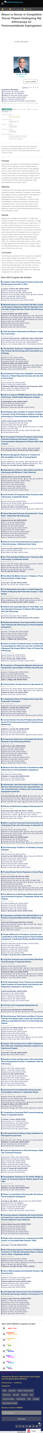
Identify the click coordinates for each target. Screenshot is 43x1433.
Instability (24, 1395)
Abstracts (28, 9)
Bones (16, 121)
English (34, 1431)
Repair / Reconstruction (25, 1391)
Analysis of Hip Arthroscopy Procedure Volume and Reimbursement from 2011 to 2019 (22, 283)
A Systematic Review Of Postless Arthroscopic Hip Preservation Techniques (21, 700)
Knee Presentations (6, 1346)
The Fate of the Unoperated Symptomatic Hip (20, 1005)
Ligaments (12, 1391)
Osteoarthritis (21, 1399)
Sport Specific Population (15, 139)
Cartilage (36, 1399)
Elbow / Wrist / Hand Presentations (10, 1334)
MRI (29, 1399)
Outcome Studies (8, 1399)
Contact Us (18, 1383)
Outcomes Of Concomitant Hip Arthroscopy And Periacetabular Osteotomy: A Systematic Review (21, 1090)
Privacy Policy (6, 1383)
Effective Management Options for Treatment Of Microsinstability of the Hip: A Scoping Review (20, 456)
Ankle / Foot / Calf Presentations (9, 1328)
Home (5, 9)
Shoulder (16, 1395)
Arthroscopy (6, 1395)
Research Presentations (8, 1363)
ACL (31, 1395)
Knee (4, 1391)
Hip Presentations (6, 1340)
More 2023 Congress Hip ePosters (16, 277)
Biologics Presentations (8, 1357)
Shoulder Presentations (8, 1351)
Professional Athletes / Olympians (17, 136)
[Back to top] (36, 1419)
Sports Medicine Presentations (10, 1369)
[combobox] (33, 1431)
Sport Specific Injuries (10, 1403)
